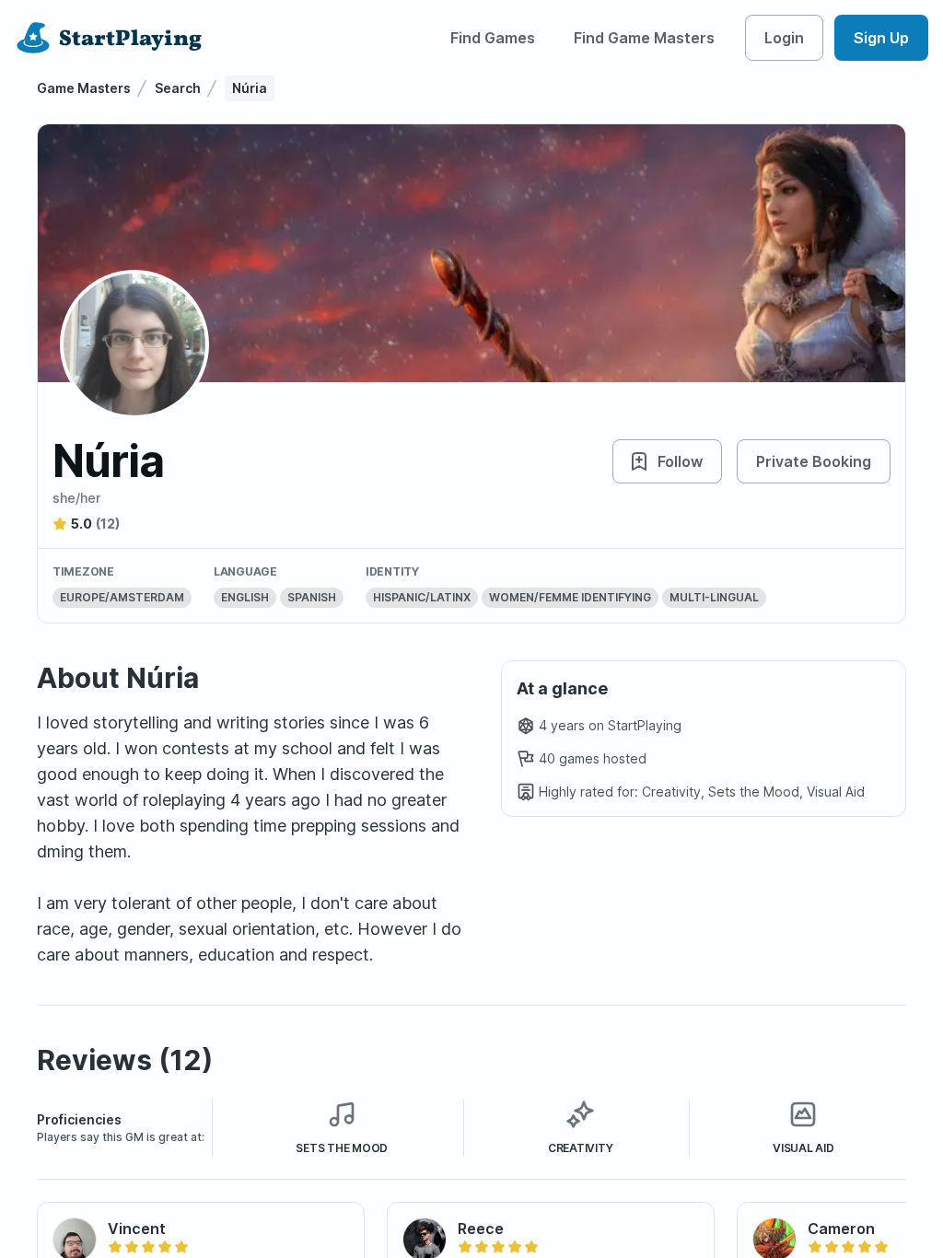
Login (784, 38)
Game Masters (84, 88)
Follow (680, 461)
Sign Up (881, 38)
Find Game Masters (644, 38)
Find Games (492, 38)
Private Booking (813, 461)
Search (178, 88)
